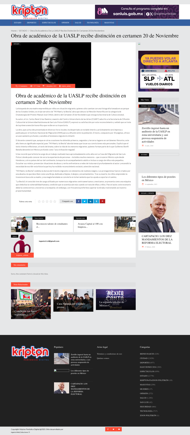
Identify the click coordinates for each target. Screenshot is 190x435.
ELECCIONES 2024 (148, 367)
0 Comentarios (22, 86)
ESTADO (23, 30)
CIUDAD (143, 106)
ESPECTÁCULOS (147, 371)
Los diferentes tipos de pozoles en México (159, 178)
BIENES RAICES (147, 353)
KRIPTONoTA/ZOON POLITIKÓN (154, 380)
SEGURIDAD (145, 406)
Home (14, 30)
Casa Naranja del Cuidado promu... (71, 305)
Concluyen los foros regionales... (26, 312)
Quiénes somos (103, 358)
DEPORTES (145, 362)
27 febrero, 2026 (149, 247)
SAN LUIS (144, 402)
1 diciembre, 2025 (50, 86)
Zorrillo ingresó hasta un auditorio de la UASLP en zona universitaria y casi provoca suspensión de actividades (156, 134)
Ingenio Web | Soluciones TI (20, 432)
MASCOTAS (152, 106)
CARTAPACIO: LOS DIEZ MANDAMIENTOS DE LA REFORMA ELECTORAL (157, 239)
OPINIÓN (151, 193)
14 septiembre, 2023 (150, 184)
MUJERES (144, 155)
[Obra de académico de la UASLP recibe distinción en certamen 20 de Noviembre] (22, 246)
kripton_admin (66, 86)
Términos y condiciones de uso (109, 353)
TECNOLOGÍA (146, 411)
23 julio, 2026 (148, 146)
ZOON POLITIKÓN (148, 415)
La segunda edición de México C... (111, 303)
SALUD (143, 397)
